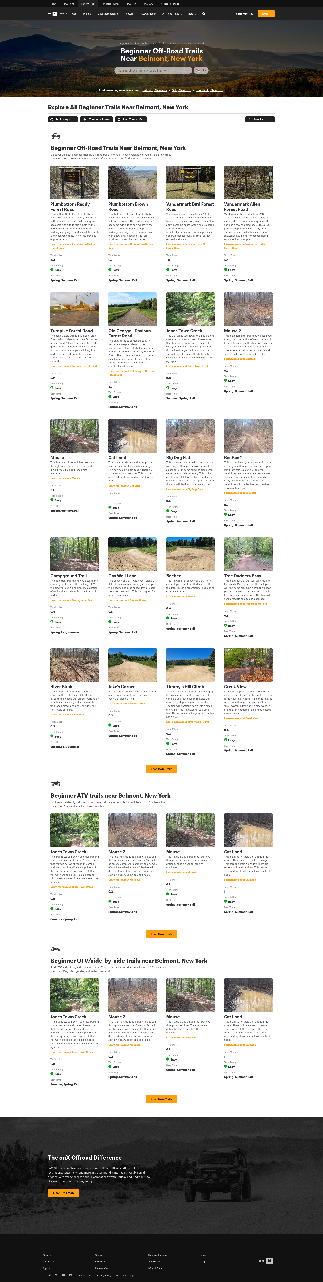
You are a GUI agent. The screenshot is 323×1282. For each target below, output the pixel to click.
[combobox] (156, 70)
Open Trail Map (63, 1192)
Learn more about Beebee (190, 588)
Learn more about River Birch (75, 703)
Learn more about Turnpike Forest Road (75, 351)
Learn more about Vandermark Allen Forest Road (248, 224)
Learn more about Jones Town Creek (190, 351)
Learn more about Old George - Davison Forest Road (132, 351)
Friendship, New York (209, 90)
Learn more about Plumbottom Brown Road (132, 224)
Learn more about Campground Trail (75, 588)
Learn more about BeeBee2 (248, 474)
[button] (63, 119)
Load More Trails (161, 769)
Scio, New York (181, 90)
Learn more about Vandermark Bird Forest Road (190, 224)
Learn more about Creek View (248, 703)
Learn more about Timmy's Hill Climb (190, 703)
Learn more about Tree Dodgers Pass (248, 588)
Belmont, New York (155, 90)
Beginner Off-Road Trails (133, 43)
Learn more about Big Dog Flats (190, 474)
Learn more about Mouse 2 (248, 351)
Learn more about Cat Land (132, 474)
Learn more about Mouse (75, 474)
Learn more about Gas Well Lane (132, 588)
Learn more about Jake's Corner (126, 703)
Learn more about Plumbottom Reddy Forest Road (75, 224)
